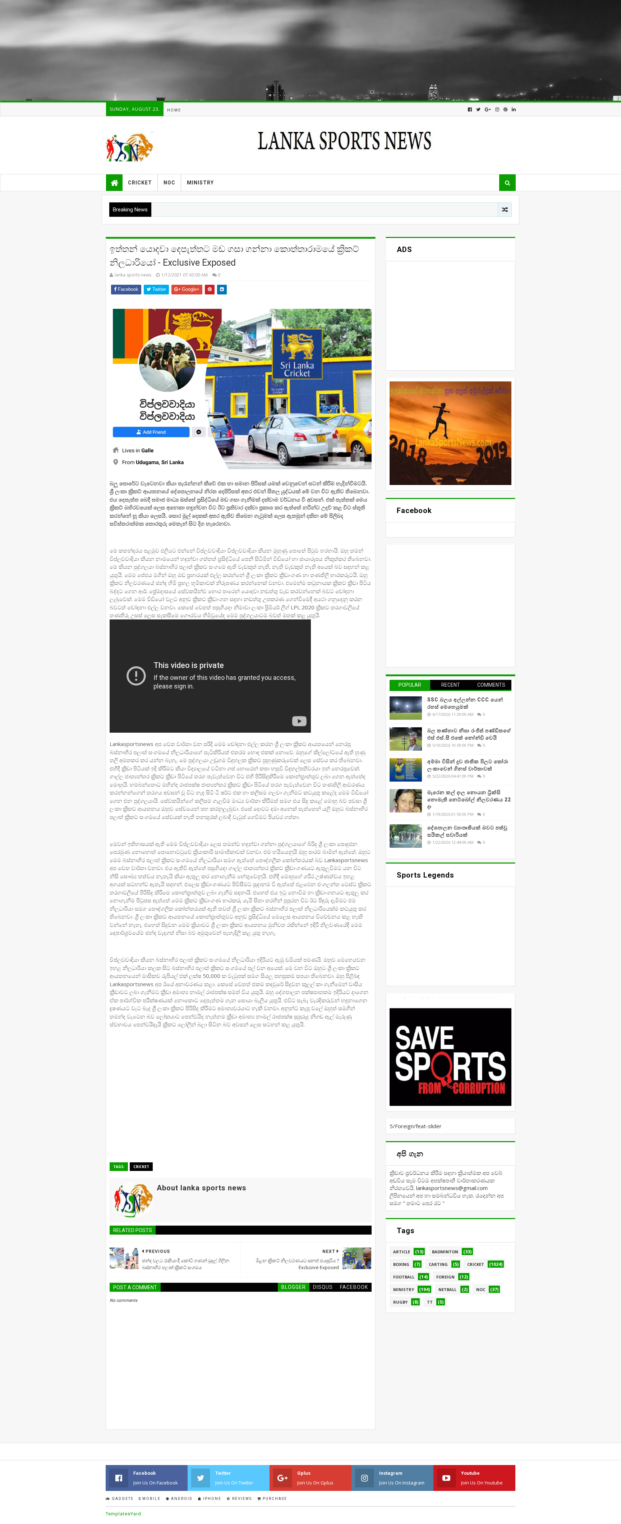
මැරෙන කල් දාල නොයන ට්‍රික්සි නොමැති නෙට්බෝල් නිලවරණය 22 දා (469, 799)
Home (174, 110)
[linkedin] (513, 109)
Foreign (445, 1277)
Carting (438, 1264)
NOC (169, 183)
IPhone (211, 1499)
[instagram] (497, 109)
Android (181, 1499)
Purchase (274, 1499)
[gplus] (487, 109)
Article (401, 1251)
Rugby (400, 1302)
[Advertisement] (215, 50)
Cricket (140, 183)
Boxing (401, 1264)
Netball (447, 1289)
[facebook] (469, 109)
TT (430, 1302)
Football (403, 1277)
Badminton (445, 1251)
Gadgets (121, 1499)
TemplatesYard (123, 1513)
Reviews (241, 1499)
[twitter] (478, 109)
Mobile (151, 1499)
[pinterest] (505, 109)
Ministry (200, 183)
